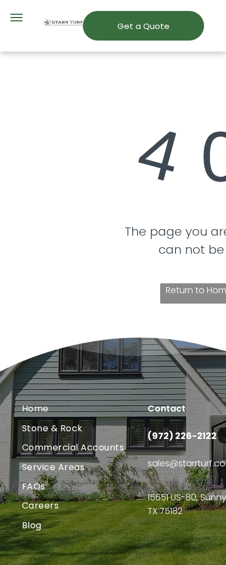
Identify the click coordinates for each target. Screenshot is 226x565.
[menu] (16, 17)
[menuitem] (85, 408)
